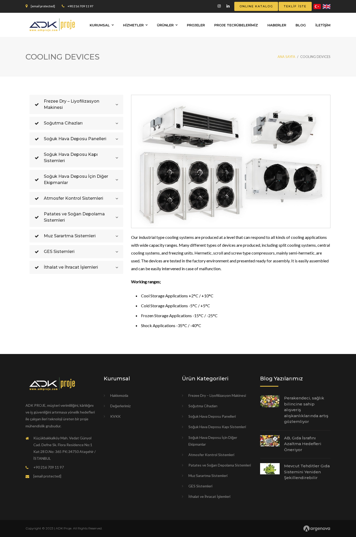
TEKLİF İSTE (295, 6)
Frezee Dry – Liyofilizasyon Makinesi (217, 395)
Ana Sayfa (286, 57)
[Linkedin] (228, 6)
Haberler (276, 25)
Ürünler (165, 25)
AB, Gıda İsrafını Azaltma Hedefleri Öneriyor (302, 443)
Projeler (196, 25)
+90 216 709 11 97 (80, 6)
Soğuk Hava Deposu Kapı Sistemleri (217, 426)
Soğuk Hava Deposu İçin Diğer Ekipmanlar (212, 440)
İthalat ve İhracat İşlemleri (209, 496)
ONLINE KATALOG (256, 6)
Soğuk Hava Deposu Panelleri (212, 416)
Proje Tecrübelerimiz (236, 25)
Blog (301, 25)
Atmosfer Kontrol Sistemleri (211, 454)
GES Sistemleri (200, 486)
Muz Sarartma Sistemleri (208, 475)
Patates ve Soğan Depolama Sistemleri (219, 465)
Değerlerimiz (120, 406)
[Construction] (52, 24)
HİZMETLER (133, 25)
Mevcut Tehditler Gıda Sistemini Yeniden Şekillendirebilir (307, 471)
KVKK (115, 416)
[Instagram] (219, 6)
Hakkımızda (119, 395)
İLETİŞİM (322, 25)
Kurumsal (100, 25)
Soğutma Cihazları (202, 406)
